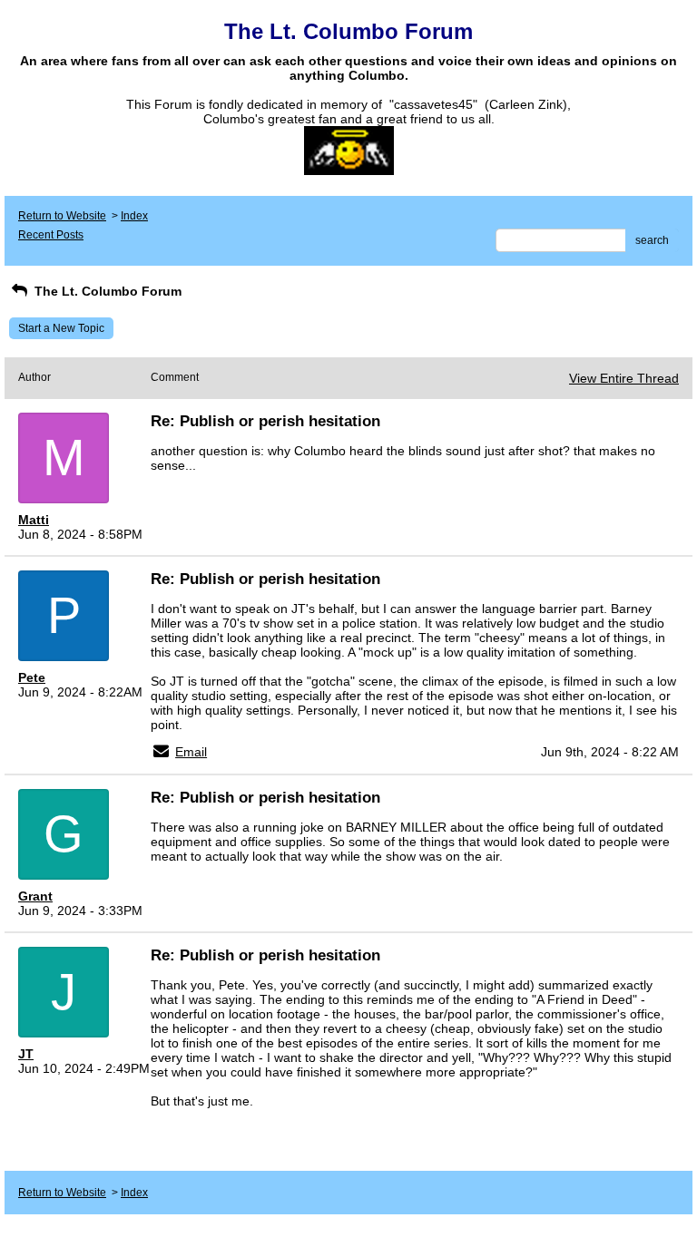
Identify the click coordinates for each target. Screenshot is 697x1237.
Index (134, 215)
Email (191, 752)
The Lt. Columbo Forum (106, 291)
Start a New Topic (61, 328)
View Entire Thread (624, 378)
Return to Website (62, 215)
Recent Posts (50, 235)
